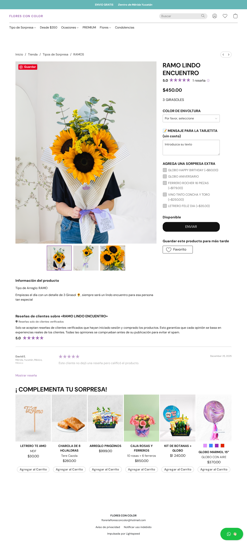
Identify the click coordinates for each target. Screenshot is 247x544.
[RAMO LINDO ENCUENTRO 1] (85, 258)
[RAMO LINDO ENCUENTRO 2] (112, 258)
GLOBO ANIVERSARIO (183, 176)
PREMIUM (89, 27)
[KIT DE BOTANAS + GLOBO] (177, 418)
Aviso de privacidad (108, 527)
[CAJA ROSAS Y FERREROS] (141, 418)
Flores (104, 27)
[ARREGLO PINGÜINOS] (105, 418)
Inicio (19, 54)
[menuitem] (223, 54)
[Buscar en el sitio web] (203, 15)
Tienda (33, 54)
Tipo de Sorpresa (21, 27)
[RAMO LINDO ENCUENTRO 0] (59, 258)
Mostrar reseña (26, 375)
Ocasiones (69, 27)
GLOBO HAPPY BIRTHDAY (193, 170)
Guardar (30, 67)
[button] (231, 534)
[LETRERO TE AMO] (33, 418)
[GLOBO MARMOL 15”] (214, 418)
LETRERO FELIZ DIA (189, 206)
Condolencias (124, 27)
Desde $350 (48, 27)
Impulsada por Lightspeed (123, 533)
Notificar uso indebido (137, 527)
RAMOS (78, 54)
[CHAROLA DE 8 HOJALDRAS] (69, 418)
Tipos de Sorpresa (55, 54)
